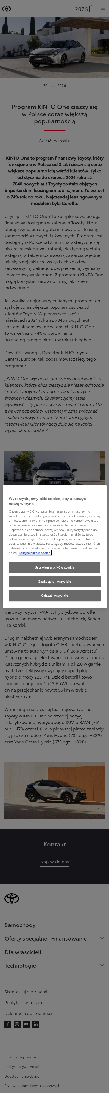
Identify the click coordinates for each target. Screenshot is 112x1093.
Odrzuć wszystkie (54, 595)
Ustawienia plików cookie (55, 567)
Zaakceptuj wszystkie (54, 581)
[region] (55, 546)
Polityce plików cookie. (35, 552)
